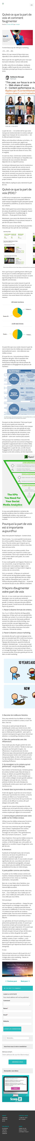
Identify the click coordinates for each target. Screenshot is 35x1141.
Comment (6, 1000)
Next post (24, 981)
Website (6, 1021)
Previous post (12, 981)
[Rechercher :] (17, 1038)
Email (5, 1015)
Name (5, 1008)
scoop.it (18, 24)
